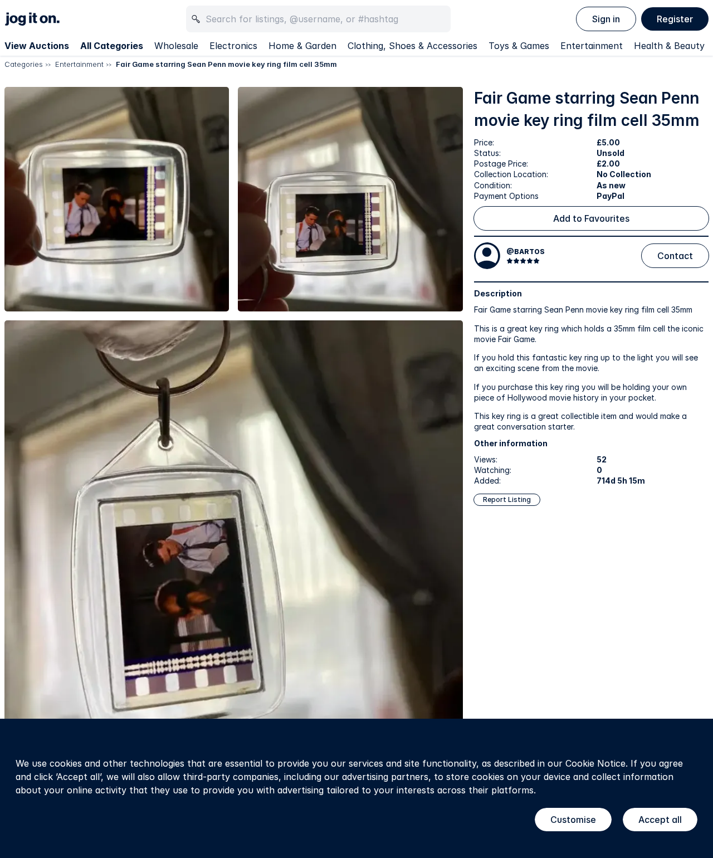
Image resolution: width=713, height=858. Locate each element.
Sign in (606, 19)
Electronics (233, 45)
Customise (573, 819)
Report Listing (507, 499)
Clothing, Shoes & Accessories (412, 45)
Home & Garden (302, 45)
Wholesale (176, 45)
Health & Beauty (669, 45)
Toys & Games (519, 45)
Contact (675, 255)
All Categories (111, 45)
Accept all (660, 819)
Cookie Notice (595, 763)
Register (675, 19)
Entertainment (591, 45)
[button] (116, 199)
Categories (23, 64)
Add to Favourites (591, 218)
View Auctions (36, 45)
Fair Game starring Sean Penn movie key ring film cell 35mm (226, 64)
